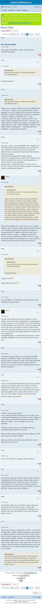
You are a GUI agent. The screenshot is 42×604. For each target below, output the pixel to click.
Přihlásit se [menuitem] (38, 7)
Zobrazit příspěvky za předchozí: (14, 573)
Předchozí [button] (16, 34)
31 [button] (29, 34)
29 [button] (24, 34)
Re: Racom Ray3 (8, 44)
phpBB (15, 600)
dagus (2, 291)
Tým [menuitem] (35, 597)
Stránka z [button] (12, 34)
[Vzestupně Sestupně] (21, 578)
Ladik (2, 450)
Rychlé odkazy (7, 7)
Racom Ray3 (7, 27)
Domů (5, 597)
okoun (7, 176)
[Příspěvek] (1, 46)
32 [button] (32, 34)
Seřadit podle (16, 575)
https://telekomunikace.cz (19, 23)
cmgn (2, 89)
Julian (2, 60)
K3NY (2, 38)
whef (2, 375)
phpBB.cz (25, 601)
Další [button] (39, 34)
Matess (3, 404)
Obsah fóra (11, 597)
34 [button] (36, 34)
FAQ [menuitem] (15, 7)
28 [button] (22, 34)
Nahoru (40, 57)
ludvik (2, 137)
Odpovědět (5, 31)
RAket (2, 248)
